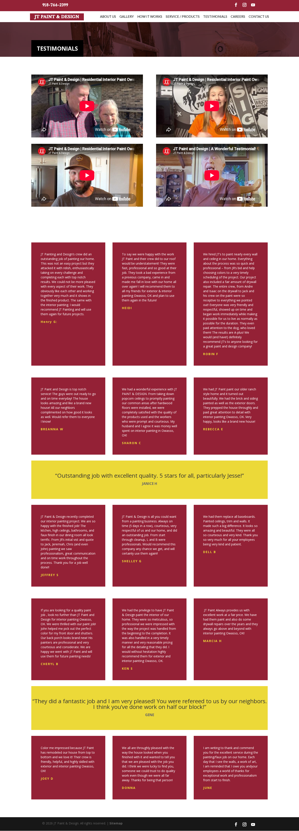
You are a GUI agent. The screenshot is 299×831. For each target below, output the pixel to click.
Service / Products (183, 16)
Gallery (127, 16)
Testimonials (215, 16)
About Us (108, 16)
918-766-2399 (55, 5)
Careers (238, 16)
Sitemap (116, 823)
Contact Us (259, 16)
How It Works (149, 16)
